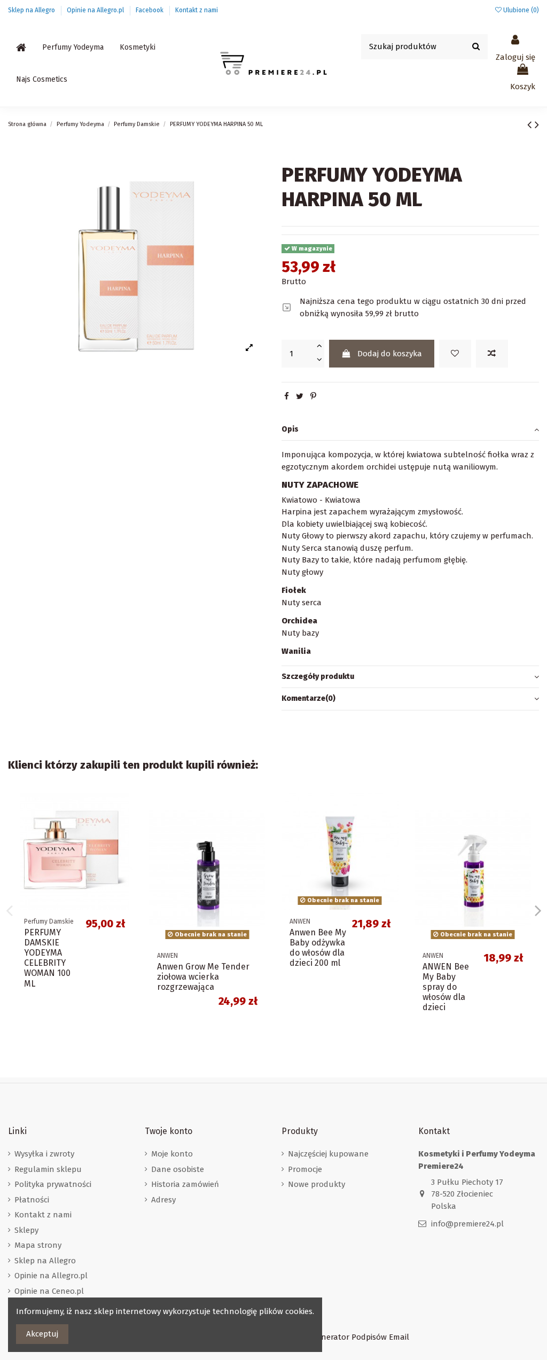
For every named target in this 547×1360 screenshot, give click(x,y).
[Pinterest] (313, 396)
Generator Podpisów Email (360, 1337)
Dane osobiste (177, 1169)
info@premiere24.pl (467, 1224)
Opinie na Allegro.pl (96, 10)
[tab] (410, 430)
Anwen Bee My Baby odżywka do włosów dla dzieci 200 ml (318, 947)
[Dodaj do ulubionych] (455, 354)
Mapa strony (37, 1245)
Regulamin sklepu (48, 1169)
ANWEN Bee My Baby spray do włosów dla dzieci (446, 987)
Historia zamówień (185, 1184)
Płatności (31, 1200)
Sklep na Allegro (32, 10)
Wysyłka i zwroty (44, 1154)
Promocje (305, 1169)
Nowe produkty (316, 1184)
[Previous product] (531, 125)
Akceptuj (42, 1334)
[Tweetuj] (299, 396)
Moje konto (172, 1154)
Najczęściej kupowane (328, 1154)
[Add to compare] (492, 354)
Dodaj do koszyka (389, 353)
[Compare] (124, 828)
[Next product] (537, 125)
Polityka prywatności (52, 1184)
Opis (290, 429)
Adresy (163, 1200)
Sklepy (26, 1230)
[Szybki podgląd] (124, 848)
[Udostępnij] (286, 396)
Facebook (150, 10)
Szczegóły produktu (318, 676)
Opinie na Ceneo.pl (49, 1291)
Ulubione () (520, 10)
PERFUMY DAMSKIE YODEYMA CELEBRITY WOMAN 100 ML (47, 958)
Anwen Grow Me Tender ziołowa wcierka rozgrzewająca (203, 977)
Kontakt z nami (196, 10)
